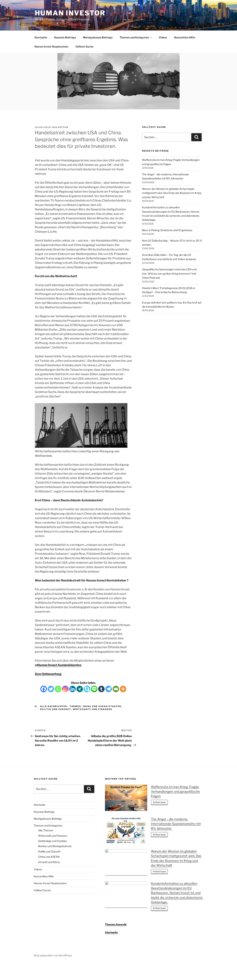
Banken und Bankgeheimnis (54, 846)
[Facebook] (43, 689)
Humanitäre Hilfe (184, 37)
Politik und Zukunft (55, 709)
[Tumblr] (101, 689)
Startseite (40, 37)
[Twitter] (51, 689)
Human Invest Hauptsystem (51, 46)
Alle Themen (45, 830)
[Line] (94, 689)
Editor (63, 127)
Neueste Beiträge (65, 37)
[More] (123, 689)
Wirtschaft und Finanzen (92, 709)
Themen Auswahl (115, 924)
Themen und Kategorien (134, 37)
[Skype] (87, 689)
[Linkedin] (72, 689)
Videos (163, 37)
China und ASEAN (49, 856)
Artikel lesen (159, 802)
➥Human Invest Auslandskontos (58, 665)
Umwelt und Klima (49, 862)
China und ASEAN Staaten (102, 706)
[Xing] (79, 689)
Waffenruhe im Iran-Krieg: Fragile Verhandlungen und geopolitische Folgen (175, 791)
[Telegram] (108, 689)
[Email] (116, 689)
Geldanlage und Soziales (52, 840)
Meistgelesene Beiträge (98, 37)
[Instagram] (65, 689)
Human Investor (70, 13)
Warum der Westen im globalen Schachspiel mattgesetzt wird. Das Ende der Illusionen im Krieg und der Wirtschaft (171, 193)
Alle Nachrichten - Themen (60, 706)
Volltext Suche (84, 46)
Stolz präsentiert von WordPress (53, 955)
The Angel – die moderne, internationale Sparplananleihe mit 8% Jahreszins (176, 823)
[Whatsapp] (58, 689)
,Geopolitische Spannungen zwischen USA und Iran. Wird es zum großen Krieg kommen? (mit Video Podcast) (169, 273)
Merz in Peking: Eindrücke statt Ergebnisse (167, 230)
